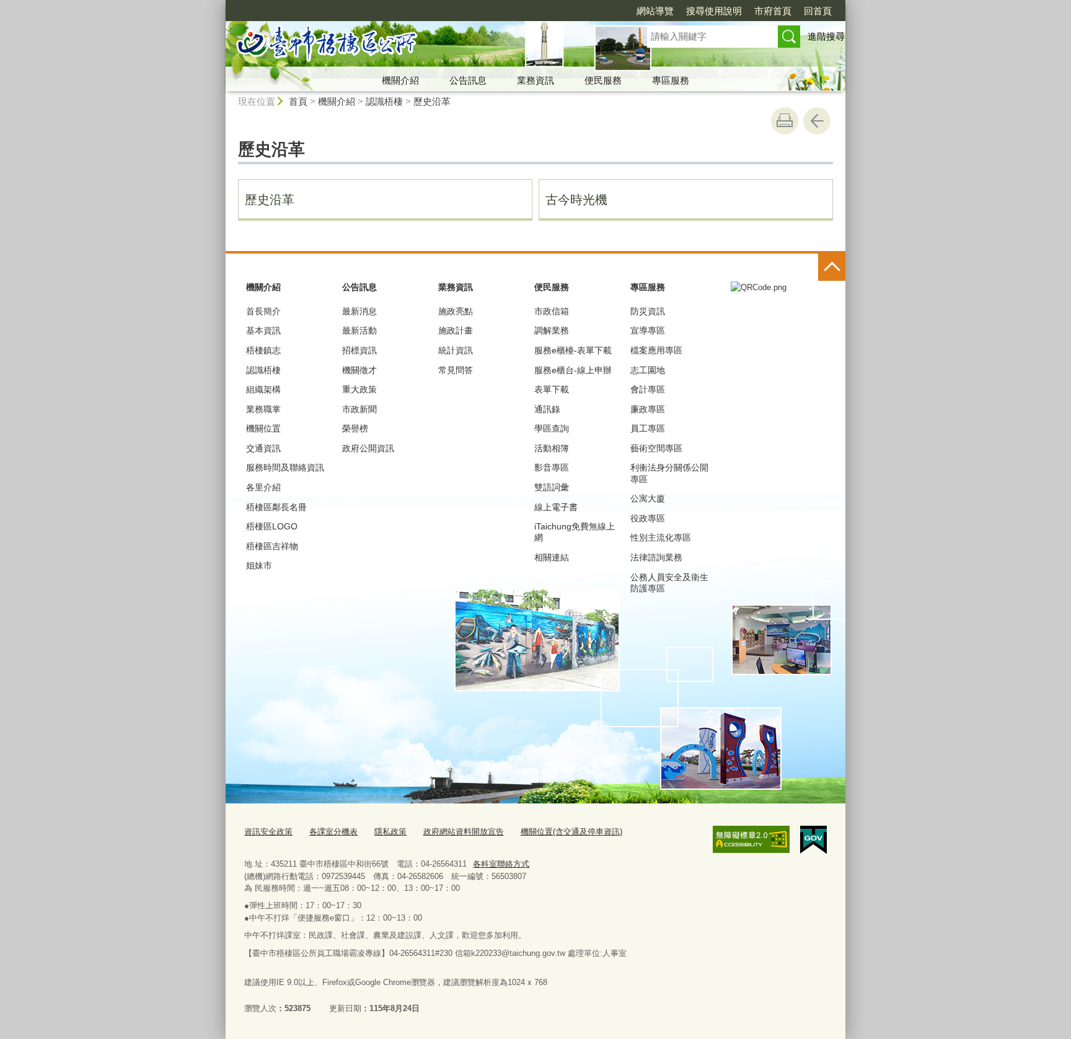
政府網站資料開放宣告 (463, 831)
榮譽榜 (355, 428)
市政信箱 (551, 311)
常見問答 (455, 370)
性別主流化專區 (660, 537)
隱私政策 (390, 831)
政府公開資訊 (368, 448)
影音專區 (551, 467)
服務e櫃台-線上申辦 (573, 370)
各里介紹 (263, 487)
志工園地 (647, 370)
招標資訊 (359, 350)
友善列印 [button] (784, 121)
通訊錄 (547, 409)
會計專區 (647, 389)
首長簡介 (263, 311)
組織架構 (263, 389)
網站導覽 (655, 11)
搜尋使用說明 (714, 11)
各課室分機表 (333, 831)
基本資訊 (263, 330)
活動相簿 (551, 448)
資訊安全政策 (268, 831)
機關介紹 (400, 80)
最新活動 (359, 330)
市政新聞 (359, 409)
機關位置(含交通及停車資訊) (571, 831)
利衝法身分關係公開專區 (669, 473)
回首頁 (818, 11)
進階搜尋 (826, 36)
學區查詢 (551, 428)
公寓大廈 (647, 498)
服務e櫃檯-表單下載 (573, 350)
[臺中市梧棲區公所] (421, 45)
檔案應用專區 (656, 350)
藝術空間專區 (656, 448)
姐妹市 (259, 565)
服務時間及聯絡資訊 (285, 467)
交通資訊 (263, 448)
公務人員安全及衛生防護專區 (669, 582)
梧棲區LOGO (272, 526)
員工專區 (647, 428)
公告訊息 (468, 80)
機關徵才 (359, 370)
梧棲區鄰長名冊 (276, 507)
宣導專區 (647, 330)
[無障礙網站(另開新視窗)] (751, 839)
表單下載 (551, 389)
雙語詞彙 (551, 487)
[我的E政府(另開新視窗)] (813, 840)
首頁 (298, 101)
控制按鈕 (831, 267)
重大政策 (359, 389)
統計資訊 (455, 350)
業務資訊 (535, 80)
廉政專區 (647, 409)
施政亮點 (455, 311)
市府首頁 (772, 11)
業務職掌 (263, 409)
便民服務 (603, 80)
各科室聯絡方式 (501, 864)
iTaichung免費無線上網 (574, 531)
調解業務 (551, 330)
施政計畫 (455, 330)
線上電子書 (556, 507)
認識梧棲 (384, 101)
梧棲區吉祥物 (272, 546)
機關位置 (263, 428)
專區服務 (670, 80)
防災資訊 (647, 311)
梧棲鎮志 (263, 350)
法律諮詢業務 (656, 557)
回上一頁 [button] (817, 121)
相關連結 (551, 557)
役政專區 (647, 518)
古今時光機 (576, 199)
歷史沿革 (432, 101)
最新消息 (359, 311)
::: (220, 5)
